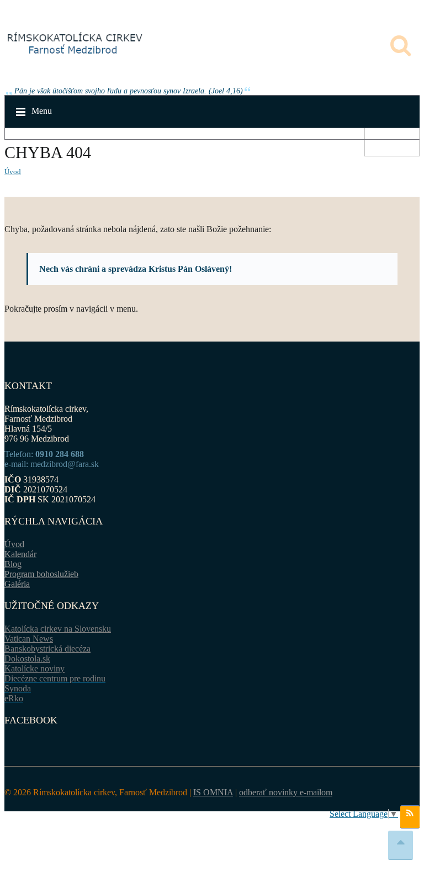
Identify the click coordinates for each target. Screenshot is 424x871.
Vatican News (28, 638)
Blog (13, 564)
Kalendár (20, 554)
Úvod (12, 171)
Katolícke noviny (34, 668)
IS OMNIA (213, 792)
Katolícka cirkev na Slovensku (57, 628)
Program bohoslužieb (41, 574)
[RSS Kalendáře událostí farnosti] (410, 816)
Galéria (17, 584)
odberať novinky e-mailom (285, 792)
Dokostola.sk (27, 658)
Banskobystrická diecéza (47, 648)
